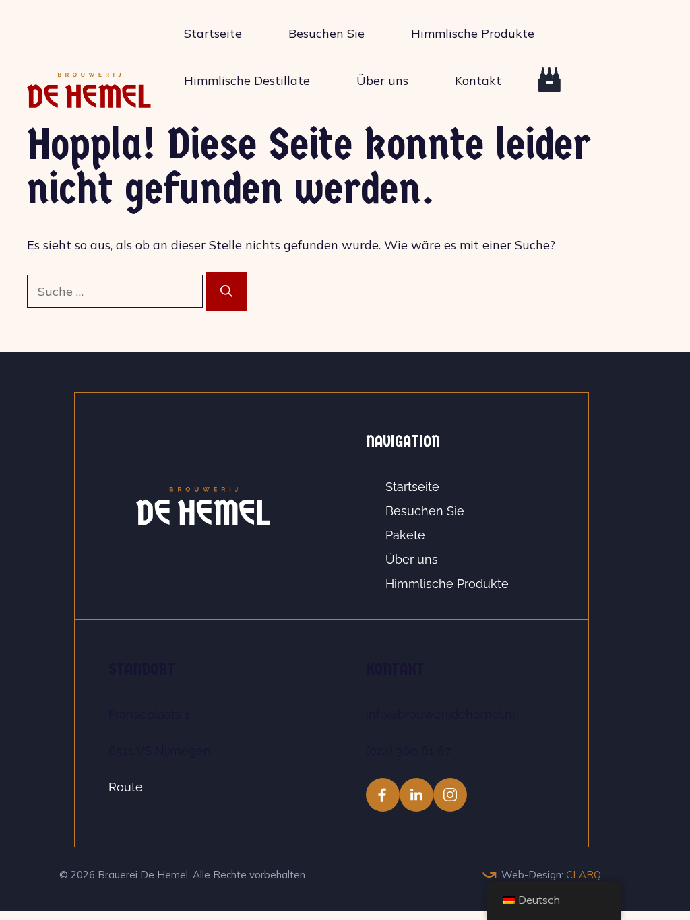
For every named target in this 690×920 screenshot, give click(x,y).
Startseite (213, 33)
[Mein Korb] (538, 87)
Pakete (405, 535)
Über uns (382, 80)
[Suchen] (226, 291)
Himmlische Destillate (247, 80)
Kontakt (478, 80)
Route (125, 787)
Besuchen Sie (326, 33)
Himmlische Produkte (472, 33)
